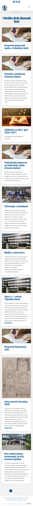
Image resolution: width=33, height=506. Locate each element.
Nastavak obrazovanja (11, 498)
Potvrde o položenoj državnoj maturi (14, 75)
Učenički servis (11, 500)
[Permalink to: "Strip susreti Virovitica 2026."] (16, 377)
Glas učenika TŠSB (18, 497)
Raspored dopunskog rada (15, 348)
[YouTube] (16, 2)
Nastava (11, 497)
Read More (8, 323)
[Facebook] (14, 2)
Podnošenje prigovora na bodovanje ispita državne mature (15, 165)
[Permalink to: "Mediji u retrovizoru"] (16, 241)
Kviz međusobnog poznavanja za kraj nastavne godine (14, 456)
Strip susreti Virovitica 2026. (16, 403)
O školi (6, 497)
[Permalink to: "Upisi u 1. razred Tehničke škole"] (16, 285)
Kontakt (18, 500)
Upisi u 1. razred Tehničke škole (12, 298)
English (24, 500)
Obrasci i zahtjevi (23, 498)
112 (22, 490)
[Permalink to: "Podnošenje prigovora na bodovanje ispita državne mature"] (16, 152)
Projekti (26, 497)
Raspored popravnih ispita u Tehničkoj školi (16, 47)
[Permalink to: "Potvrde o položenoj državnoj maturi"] (16, 63)
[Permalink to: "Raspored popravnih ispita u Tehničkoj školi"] (16, 34)
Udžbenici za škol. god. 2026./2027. (16, 131)
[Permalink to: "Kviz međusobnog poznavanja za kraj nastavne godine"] (16, 442)
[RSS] (19, 2)
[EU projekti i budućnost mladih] (4, 8)
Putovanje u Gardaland (16, 206)
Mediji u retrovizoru (14, 252)
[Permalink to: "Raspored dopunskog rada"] (16, 336)
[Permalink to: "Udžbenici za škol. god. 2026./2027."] (16, 117)
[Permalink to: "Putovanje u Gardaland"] (16, 195)
